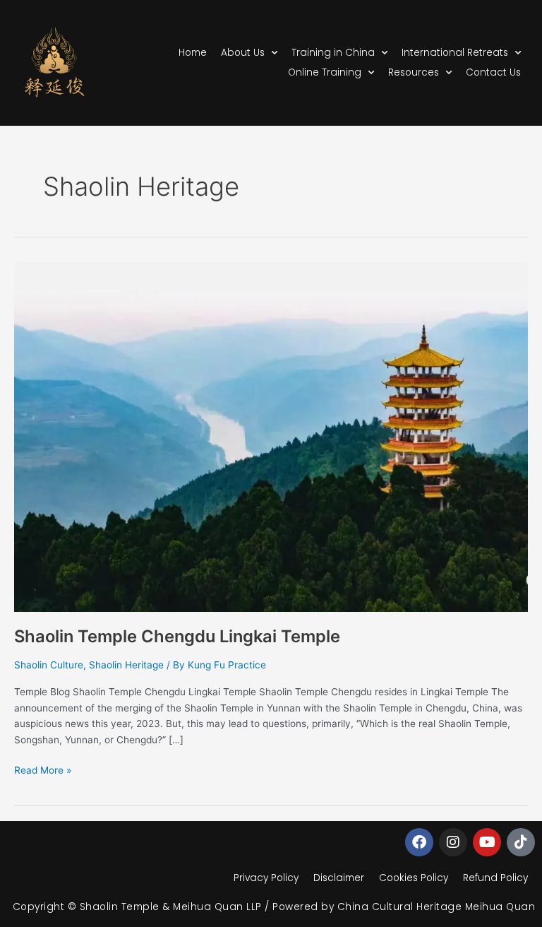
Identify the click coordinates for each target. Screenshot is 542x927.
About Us (243, 52)
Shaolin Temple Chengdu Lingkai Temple (177, 636)
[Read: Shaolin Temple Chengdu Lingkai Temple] (271, 436)
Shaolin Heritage (126, 665)
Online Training (324, 72)
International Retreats (455, 52)
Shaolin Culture (48, 665)
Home (193, 52)
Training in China (333, 52)
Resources (413, 72)
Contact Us (493, 72)
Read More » (42, 769)
